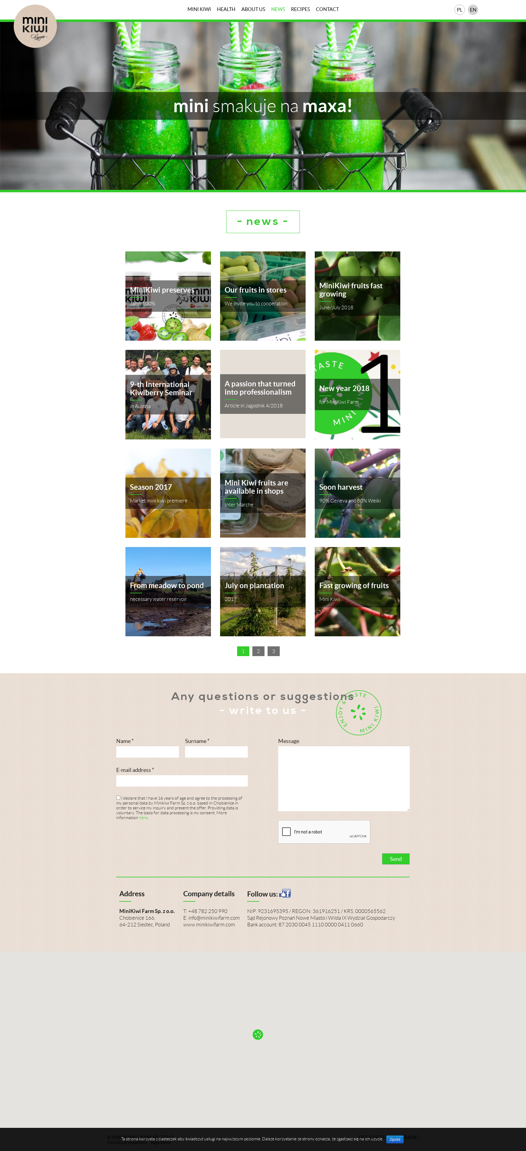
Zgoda (395, 1139)
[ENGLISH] (473, 10)
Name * (125, 741)
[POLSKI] (459, 10)
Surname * (197, 741)
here (143, 817)
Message (288, 741)
